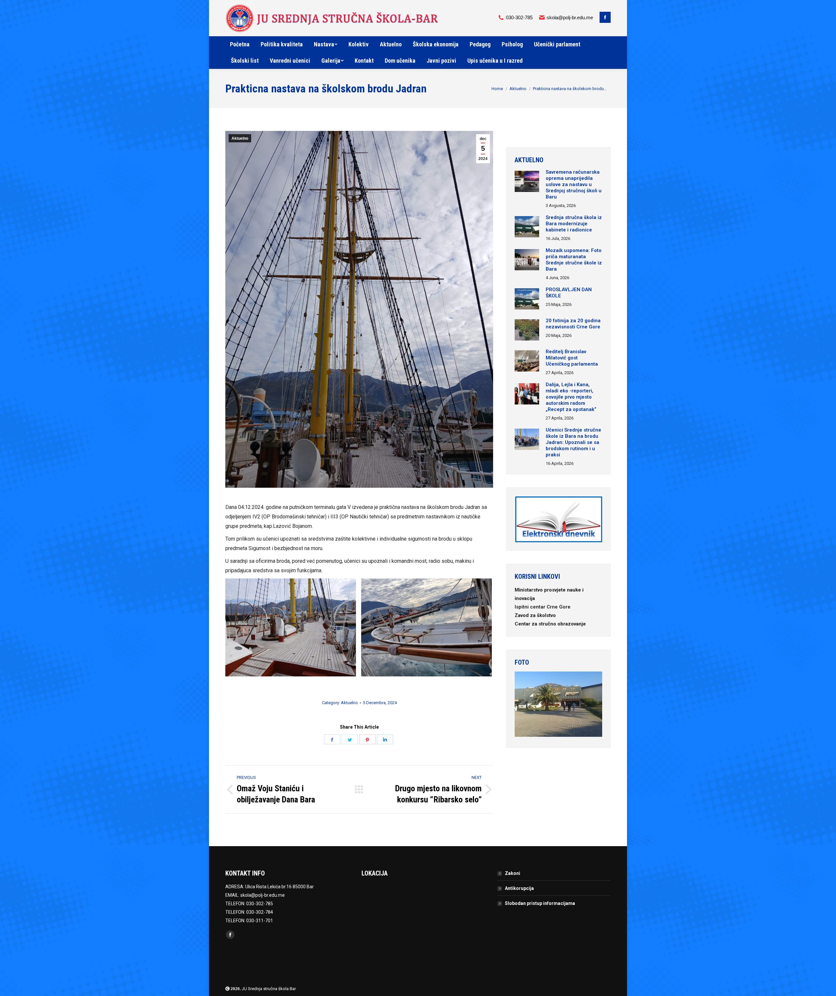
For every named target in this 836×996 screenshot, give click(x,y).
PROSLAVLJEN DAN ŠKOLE (569, 293)
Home (497, 88)
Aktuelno (517, 88)
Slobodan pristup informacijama (540, 903)
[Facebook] (605, 17)
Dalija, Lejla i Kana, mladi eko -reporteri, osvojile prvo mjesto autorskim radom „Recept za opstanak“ (571, 397)
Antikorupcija (519, 888)
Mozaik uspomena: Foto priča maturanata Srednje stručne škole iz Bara (574, 259)
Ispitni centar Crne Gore (543, 607)
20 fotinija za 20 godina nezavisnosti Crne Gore (573, 324)
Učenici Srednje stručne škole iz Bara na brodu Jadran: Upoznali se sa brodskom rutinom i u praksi (573, 442)
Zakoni (512, 873)
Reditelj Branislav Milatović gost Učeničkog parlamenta (572, 358)
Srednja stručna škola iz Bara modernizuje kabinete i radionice (574, 223)
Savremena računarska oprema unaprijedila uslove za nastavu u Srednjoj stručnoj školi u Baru (574, 184)
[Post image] (527, 182)
